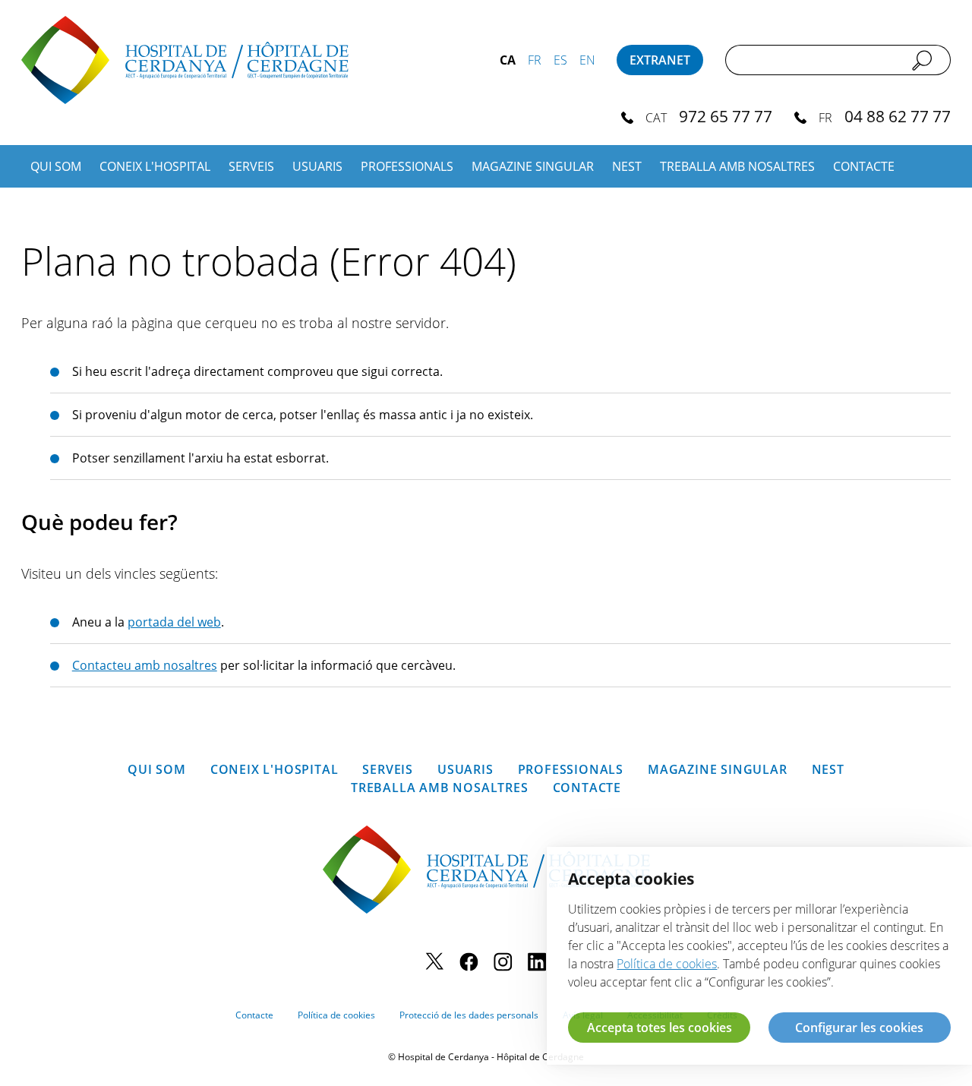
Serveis (251, 166)
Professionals (407, 166)
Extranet (660, 60)
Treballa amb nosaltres (737, 166)
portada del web (174, 622)
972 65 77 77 (725, 116)
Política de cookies (336, 1015)
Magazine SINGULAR (533, 166)
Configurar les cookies (859, 1027)
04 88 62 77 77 (897, 116)
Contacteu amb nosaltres (144, 665)
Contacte (864, 166)
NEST (627, 166)
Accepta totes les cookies (659, 1027)
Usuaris (317, 166)
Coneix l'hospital (154, 166)
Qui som (55, 166)
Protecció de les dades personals (468, 1015)
